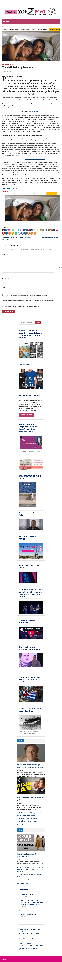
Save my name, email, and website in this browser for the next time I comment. (25, 295)
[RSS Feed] (31, 233)
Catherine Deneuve (17, 237)
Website (4, 287)
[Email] (41, 230)
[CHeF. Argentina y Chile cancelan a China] (31, 787)
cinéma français (35, 237)
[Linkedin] (25, 230)
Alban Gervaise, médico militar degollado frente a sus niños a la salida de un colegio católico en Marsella (32, 902)
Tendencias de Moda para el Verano (30, 880)
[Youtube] (22, 230)
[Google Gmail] (44, 230)
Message (5, 254)
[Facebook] (6, 230)
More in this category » (23, 825)
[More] (35, 233)
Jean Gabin (44, 237)
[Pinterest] (57, 230)
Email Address (7, 279)
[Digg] (25, 233)
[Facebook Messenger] (16, 230)
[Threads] (31, 230)
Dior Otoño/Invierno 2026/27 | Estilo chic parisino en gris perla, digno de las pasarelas (30, 869)
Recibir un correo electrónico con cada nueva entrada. (20, 306)
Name (4, 271)
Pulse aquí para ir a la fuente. (10, 188)
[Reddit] (50, 230)
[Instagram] (9, 230)
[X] (3, 230)
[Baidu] (22, 233)
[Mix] (9, 233)
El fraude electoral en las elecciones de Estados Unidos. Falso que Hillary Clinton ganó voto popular (31, 912)
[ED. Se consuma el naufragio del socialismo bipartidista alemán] (31, 754)
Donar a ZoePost (26, 415)
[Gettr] (3, 233)
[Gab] (16, 233)
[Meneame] (12, 233)
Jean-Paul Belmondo (53, 237)
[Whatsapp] (12, 230)
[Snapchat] (38, 230)
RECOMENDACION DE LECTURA (29, 934)
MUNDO (20, 741)
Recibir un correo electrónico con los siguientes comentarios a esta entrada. (28, 300)
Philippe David (6, 239)
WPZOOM (9, 959)
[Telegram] (19, 230)
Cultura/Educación (8, 65)
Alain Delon (8, 237)
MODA (20, 830)
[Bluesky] (35, 230)
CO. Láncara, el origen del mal (28, 821)
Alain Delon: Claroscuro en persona (35, 159)
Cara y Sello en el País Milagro (28, 818)
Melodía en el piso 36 (35, 111)
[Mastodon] (19, 233)
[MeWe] (6, 233)
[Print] (28, 233)
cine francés (27, 237)
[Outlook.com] (47, 230)
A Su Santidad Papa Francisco (29, 894)
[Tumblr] (53, 230)
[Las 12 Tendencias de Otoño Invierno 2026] (31, 843)
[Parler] (28, 230)
